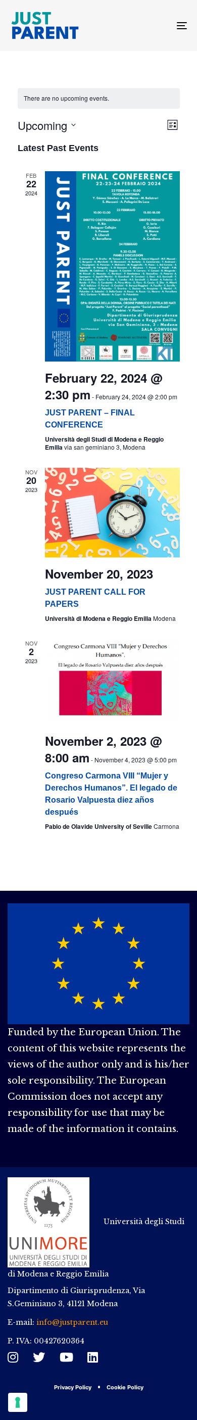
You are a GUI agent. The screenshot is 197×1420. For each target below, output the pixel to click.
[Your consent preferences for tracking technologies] (17, 1402)
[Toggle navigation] (157, 25)
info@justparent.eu (72, 1322)
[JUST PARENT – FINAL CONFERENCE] (112, 266)
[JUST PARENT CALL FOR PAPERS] (112, 512)
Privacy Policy (72, 1387)
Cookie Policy (125, 1387)
